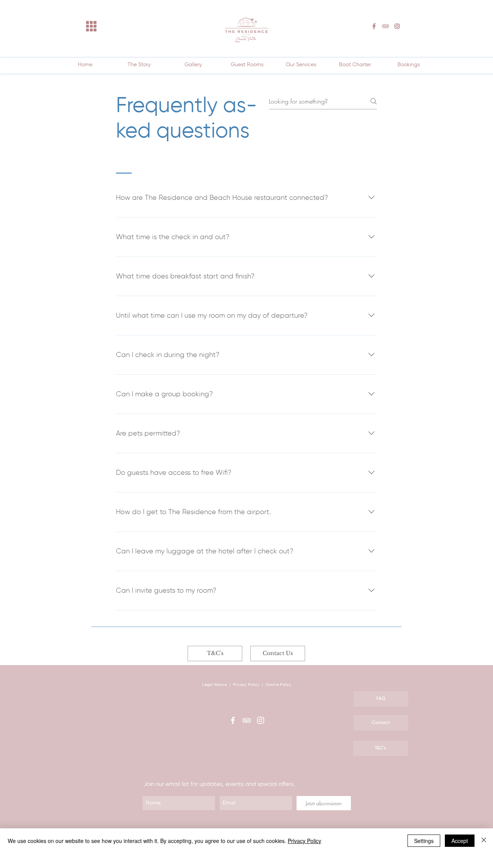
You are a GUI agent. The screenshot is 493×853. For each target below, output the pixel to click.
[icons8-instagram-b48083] (397, 26)
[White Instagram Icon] (260, 720)
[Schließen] (483, 841)
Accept (459, 841)
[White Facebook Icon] (233, 720)
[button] (91, 26)
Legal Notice (214, 685)
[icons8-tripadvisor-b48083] (385, 26)
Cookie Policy (279, 685)
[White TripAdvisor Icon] (247, 720)
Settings (424, 841)
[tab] (124, 164)
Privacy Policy (247, 685)
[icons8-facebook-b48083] (374, 26)
